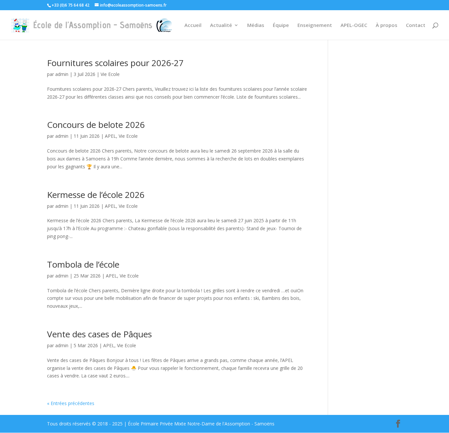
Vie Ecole (110, 74)
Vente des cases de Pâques (99, 334)
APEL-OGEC (354, 25)
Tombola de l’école (83, 264)
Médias (255, 25)
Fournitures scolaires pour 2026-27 (115, 63)
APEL (110, 136)
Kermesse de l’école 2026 (96, 195)
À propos (386, 25)
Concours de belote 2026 (96, 125)
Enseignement (314, 25)
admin (61, 74)
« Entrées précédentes (70, 403)
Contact (415, 25)
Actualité (221, 25)
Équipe (281, 25)
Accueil (192, 25)
